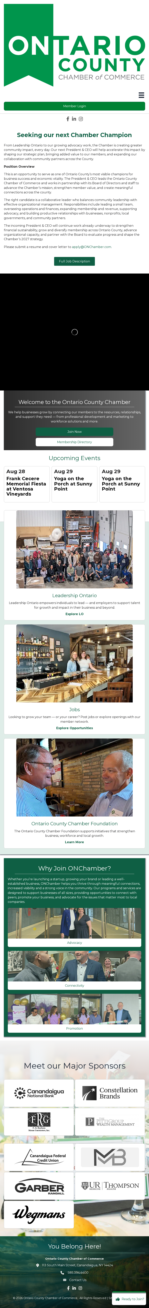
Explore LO (75, 614)
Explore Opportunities (74, 728)
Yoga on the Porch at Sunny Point (73, 483)
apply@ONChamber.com (91, 247)
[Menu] (141, 95)
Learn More (74, 842)
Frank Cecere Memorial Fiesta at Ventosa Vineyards (26, 486)
